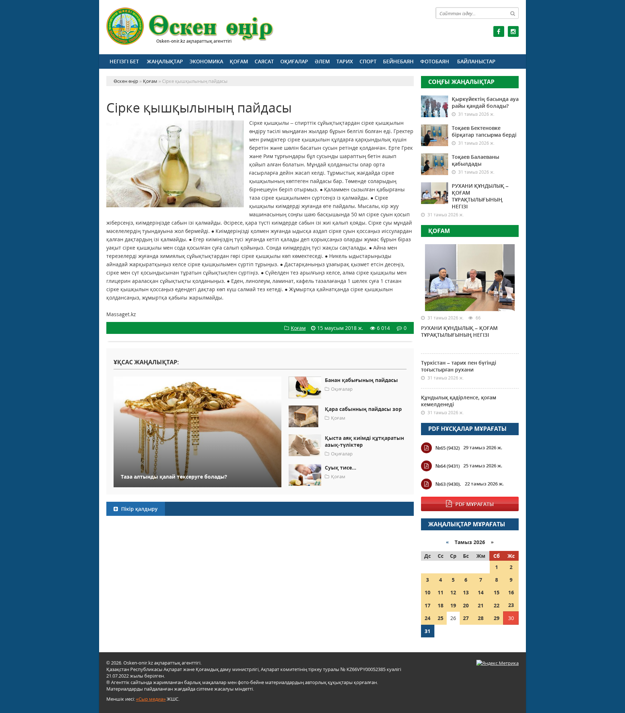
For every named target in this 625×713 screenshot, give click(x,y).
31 (427, 631)
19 (453, 605)
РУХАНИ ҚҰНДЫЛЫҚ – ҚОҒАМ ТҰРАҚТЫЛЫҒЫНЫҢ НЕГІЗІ (480, 196)
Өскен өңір (190, 26)
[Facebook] (498, 31)
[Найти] (512, 13)
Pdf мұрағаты (474, 504)
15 (496, 592)
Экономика (206, 61)
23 (511, 605)
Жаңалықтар (165, 61)
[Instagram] (513, 31)
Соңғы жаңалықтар (461, 82)
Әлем (322, 61)
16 (511, 592)
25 (440, 618)
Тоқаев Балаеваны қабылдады (475, 160)
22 (496, 605)
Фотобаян (434, 61)
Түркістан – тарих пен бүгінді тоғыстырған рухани (458, 366)
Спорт (368, 61)
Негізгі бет (124, 61)
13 (466, 592)
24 (427, 618)
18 (440, 605)
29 (496, 618)
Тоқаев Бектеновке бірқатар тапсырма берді (484, 131)
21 (481, 605)
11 (440, 592)
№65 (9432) (447, 448)
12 (453, 592)
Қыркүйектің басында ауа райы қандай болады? (485, 102)
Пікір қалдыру (139, 508)
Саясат (264, 61)
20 (466, 605)
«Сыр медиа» (151, 699)
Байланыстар (476, 61)
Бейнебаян (398, 61)
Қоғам (239, 61)
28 (481, 618)
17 (427, 605)
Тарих (344, 61)
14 (481, 592)
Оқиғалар (294, 61)
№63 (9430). (448, 484)
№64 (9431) (447, 466)
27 (466, 618)
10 (427, 592)
